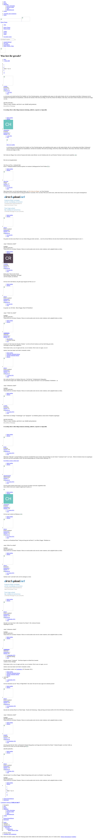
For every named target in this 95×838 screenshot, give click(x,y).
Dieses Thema (7, 27)
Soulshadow (19, 669)
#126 (8, 305)
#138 (8, 707)
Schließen (73, 836)
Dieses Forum (7, 28)
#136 (8, 658)
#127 (8, 341)
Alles (5, 24)
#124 (8, 236)
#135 (8, 620)
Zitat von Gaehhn (11, 144)
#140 (8, 772)
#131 (8, 483)
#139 (8, 742)
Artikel (5, 31)
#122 (8, 137)
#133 (8, 537)
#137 (8, 681)
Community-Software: (10, 802)
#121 (8, 93)
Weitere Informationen (66, 836)
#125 (8, 271)
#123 (8, 188)
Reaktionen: (6, 132)
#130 (8, 454)
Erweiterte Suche (8, 36)
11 (4, 72)
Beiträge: (6, 89)
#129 (8, 413)
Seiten (5, 34)
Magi (5, 59)
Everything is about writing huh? (11, 460)
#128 (8, 376)
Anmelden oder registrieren (10, 13)
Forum (5, 32)
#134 (8, 574)
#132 (8, 511)
